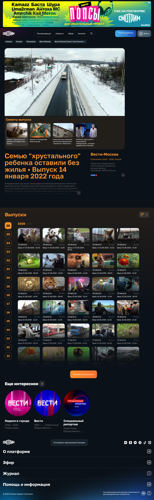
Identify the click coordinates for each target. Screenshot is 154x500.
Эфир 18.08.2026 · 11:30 (126, 320)
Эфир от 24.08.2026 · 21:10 (103, 248)
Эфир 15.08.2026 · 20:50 (127, 343)
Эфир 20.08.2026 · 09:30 (127, 296)
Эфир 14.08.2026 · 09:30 (127, 367)
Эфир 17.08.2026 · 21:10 (52, 343)
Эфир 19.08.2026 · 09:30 (77, 320)
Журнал (11, 473)
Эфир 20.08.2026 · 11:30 (102, 296)
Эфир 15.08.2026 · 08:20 (53, 367)
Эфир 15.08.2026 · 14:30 (28, 367)
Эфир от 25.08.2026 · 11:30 (54, 248)
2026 (29, 223)
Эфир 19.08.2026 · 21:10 (27, 320)
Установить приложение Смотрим (69, 442)
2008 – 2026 (108, 159)
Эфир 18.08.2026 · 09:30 (28, 343)
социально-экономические (103, 167)
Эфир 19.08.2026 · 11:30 (52, 320)
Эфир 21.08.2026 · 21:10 (126, 273)
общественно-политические (103, 164)
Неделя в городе (17, 421)
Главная (9, 41)
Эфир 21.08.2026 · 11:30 (27, 296)
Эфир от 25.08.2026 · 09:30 (76, 249)
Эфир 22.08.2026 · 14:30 (77, 273)
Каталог (19, 41)
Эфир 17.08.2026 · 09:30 (102, 343)
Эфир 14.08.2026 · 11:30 (102, 367)
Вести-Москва (45, 41)
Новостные (96, 163)
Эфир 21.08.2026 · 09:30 (53, 296)
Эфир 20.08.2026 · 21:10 (77, 296)
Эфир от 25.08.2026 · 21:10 (29, 248)
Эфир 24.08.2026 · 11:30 (127, 248)
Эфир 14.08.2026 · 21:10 (77, 367)
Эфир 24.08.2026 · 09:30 (28, 273)
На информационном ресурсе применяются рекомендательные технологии (121, 493)
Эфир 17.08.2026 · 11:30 (77, 343)
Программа (30, 41)
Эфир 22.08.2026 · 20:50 (53, 273)
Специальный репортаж (73, 422)
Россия (118, 159)
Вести (38, 421)
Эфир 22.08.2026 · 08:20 (102, 273)
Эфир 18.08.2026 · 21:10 (102, 320)
